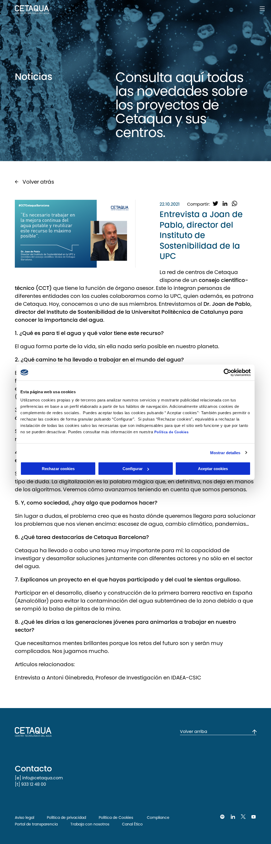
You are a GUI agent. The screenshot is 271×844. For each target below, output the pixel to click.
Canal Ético (132, 824)
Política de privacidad (66, 817)
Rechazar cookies (58, 468)
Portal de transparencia (36, 824)
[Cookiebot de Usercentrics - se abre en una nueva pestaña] (227, 372)
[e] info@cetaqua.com (39, 778)
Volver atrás (38, 181)
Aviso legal (24, 817)
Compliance (157, 817)
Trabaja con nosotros (89, 824)
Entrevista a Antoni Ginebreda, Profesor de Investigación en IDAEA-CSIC (108, 677)
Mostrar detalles (225, 452)
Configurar (133, 468)
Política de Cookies (171, 432)
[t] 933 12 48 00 (30, 784)
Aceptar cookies (213, 468)
